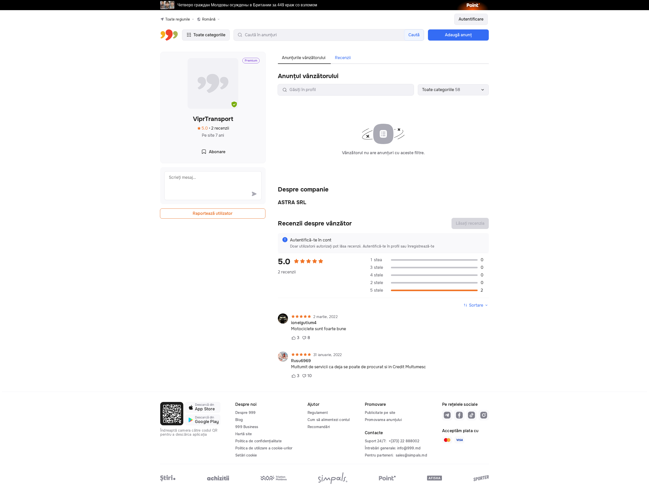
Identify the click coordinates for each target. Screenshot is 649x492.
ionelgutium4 (303, 322)
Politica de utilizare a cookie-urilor (263, 448)
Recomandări (319, 427)
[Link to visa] (459, 440)
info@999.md (409, 448)
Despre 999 (245, 413)
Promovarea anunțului (383, 420)
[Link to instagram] (484, 415)
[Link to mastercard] (447, 440)
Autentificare (471, 19)
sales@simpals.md (411, 455)
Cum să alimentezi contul (329, 420)
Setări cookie (246, 455)
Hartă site (243, 434)
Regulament (318, 413)
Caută (414, 35)
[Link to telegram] (447, 415)
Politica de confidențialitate (258, 441)
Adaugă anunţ (458, 35)
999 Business (246, 427)
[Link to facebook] (459, 415)
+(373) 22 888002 (404, 441)
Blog (239, 420)
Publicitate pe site (380, 413)
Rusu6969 (301, 360)
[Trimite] (254, 194)
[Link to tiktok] (471, 415)
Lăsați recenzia (470, 223)
